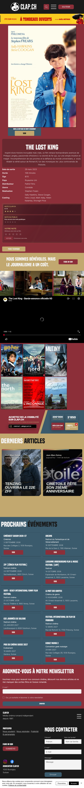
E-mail (5, 687)
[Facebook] (12, 761)
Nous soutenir (9, 731)
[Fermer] (81, 783)
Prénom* (48, 737)
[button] (13, 552)
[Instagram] (5, 761)
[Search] (46, 7)
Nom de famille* (70, 737)
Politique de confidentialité (17, 785)
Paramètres (62, 783)
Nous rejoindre (23, 731)
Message (48, 758)
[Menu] (54, 7)
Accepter (74, 783)
